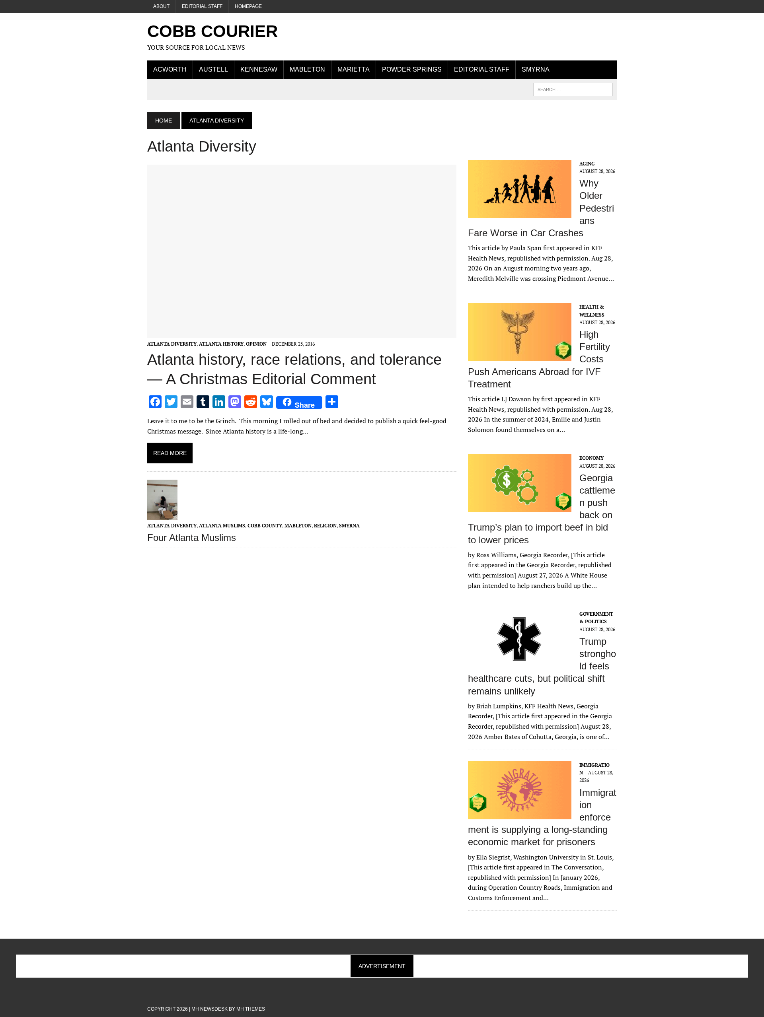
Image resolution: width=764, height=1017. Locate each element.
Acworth (170, 69)
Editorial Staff (202, 6)
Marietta (353, 69)
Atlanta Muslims (222, 526)
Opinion (256, 344)
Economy (591, 458)
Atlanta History (221, 344)
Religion (325, 526)
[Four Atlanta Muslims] (162, 514)
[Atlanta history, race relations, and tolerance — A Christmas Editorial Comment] (301, 333)
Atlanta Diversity (172, 344)
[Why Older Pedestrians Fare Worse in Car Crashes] (519, 212)
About (161, 6)
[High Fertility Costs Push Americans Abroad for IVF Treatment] (519, 356)
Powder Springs (412, 69)
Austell (213, 69)
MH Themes (250, 1009)
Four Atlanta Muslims (191, 537)
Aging (587, 164)
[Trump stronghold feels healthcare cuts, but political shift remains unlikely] (519, 663)
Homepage (248, 6)
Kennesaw (258, 69)
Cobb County (265, 526)
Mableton (307, 69)
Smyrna (536, 69)
